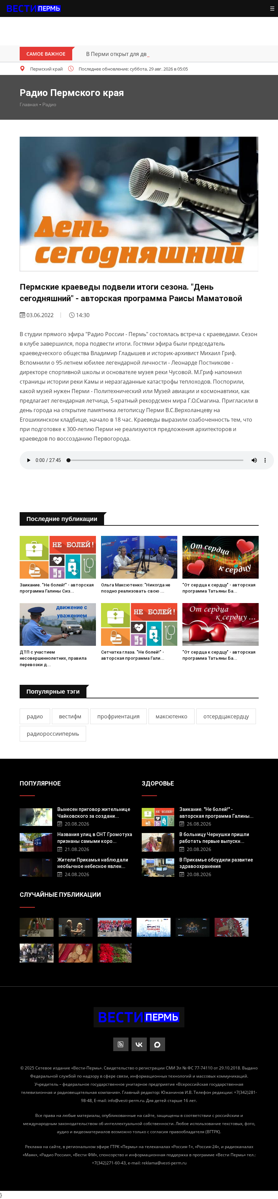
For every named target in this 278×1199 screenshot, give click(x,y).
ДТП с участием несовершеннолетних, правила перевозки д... (53, 658)
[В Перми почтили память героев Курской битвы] (115, 953)
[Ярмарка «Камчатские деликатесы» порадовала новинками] (76, 953)
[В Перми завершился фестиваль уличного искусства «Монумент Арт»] (232, 927)
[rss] (120, 1044)
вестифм (70, 716)
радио (35, 716)
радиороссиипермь (53, 733)
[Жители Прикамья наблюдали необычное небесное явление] (36, 867)
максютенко (171, 716)
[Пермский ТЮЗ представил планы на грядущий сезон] (76, 927)
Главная (29, 104)
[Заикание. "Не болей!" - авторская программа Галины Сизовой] (58, 557)
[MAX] (157, 1044)
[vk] (139, 1044)
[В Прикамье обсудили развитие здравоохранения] (158, 867)
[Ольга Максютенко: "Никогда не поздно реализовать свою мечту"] (139, 557)
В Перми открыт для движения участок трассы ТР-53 (155, 54)
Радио (49, 104)
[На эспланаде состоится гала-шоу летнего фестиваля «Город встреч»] (193, 927)
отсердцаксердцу (226, 716)
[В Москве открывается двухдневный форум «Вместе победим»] (154, 927)
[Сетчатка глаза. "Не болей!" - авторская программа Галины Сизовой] (139, 624)
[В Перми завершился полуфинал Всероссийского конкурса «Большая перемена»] (115, 927)
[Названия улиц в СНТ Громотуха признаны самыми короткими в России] (36, 841)
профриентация (118, 716)
